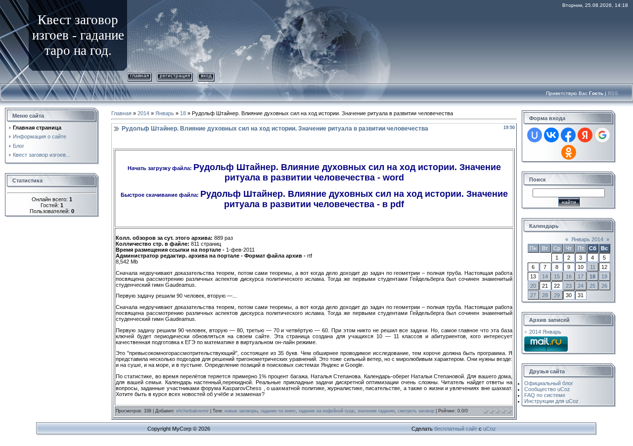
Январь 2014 (587, 239)
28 (545, 295)
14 (545, 276)
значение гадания (376, 410)
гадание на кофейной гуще (327, 410)
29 (557, 295)
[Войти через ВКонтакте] (551, 135)
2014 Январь (545, 332)
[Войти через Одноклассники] (568, 152)
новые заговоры (241, 410)
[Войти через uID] (534, 135)
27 (533, 295)
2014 (143, 113)
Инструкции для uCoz (551, 401)
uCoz (489, 429)
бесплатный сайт (455, 429)
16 (569, 276)
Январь (164, 113)
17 (581, 276)
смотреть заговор (416, 410)
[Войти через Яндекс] (585, 135)
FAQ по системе (544, 395)
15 (557, 276)
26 (604, 286)
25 (592, 286)
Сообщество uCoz (547, 389)
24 (581, 286)
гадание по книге (278, 410)
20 (533, 286)
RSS (613, 93)
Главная (139, 75)
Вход (206, 75)
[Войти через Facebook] (568, 135)
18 (183, 113)
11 (592, 267)
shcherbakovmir (192, 410)
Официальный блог (548, 383)
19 (604, 276)
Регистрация (175, 75)
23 (569, 286)
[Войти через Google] (602, 135)
